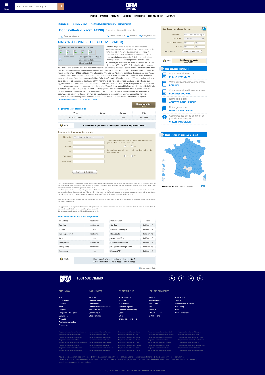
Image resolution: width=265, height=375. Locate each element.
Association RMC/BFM (184, 304)
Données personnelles (128, 310)
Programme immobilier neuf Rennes (129, 350)
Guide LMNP (94, 304)
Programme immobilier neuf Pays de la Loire (191, 345)
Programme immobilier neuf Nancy (99, 350)
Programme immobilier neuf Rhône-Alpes (190, 350)
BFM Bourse (180, 297)
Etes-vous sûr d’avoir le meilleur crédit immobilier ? (114, 260)
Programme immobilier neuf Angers (70, 334)
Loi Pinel (127, 16)
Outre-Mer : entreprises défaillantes (170, 357)
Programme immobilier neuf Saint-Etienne (161, 334)
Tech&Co (152, 310)
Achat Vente (64, 300)
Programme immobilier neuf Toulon (158, 340)
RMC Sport (153, 304)
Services (92, 297)
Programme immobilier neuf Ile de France (190, 337)
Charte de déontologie (128, 319)
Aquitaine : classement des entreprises (74, 357)
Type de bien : (177, 38)
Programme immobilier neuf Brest (69, 340)
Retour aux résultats (71, 36)
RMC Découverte (182, 313)
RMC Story (179, 307)
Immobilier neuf (95, 310)
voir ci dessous (116, 70)
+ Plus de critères (168, 52)
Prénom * (68, 147)
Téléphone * (67, 156)
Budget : (179, 46)
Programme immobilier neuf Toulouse (159, 342)
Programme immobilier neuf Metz (99, 345)
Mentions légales (126, 307)
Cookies (122, 313)
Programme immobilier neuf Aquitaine (159, 350)
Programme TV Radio (68, 313)
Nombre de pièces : (175, 42)
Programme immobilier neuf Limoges (100, 337)
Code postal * (67, 161)
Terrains (115, 16)
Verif (177, 310)
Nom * (70, 142)
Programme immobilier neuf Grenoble (70, 348)
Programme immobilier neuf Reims (129, 348)
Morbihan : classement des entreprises (74, 362)
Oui (128, 146)
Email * (69, 151)
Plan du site (64, 325)
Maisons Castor (68, 57)
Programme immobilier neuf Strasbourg (160, 337)
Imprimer (133, 36)
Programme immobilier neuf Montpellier (101, 348)
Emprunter (139, 16)
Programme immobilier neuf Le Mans (100, 332)
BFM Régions (154, 316)
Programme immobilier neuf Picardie (189, 348)
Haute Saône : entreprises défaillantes (138, 357)
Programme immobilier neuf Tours (158, 345)
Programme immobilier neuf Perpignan (130, 345)
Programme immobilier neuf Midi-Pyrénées (191, 340)
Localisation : (177, 34)
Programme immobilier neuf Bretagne (189, 332)
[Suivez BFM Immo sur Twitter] (192, 279)
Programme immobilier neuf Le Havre (70, 350)
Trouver (192, 51)
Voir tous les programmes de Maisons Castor (79, 99)
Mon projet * (67, 137)
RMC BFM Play (155, 313)
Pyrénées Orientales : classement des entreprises (148, 359)
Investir (104, 16)
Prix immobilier (155, 16)
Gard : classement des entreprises (106, 357)
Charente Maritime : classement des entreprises (78, 359)
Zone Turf (179, 300)
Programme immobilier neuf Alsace (158, 348)
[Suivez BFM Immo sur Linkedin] (201, 279)
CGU (121, 316)
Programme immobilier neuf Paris (128, 342)
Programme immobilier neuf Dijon (69, 345)
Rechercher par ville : (170, 187)
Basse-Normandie (126, 30)
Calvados (110, 30)
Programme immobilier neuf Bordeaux (70, 337)
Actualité (171, 16)
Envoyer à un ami (149, 36)
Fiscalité (62, 310)
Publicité (122, 300)
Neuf (61, 307)
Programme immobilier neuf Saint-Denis (160, 332)
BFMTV (152, 297)
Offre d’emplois (95, 316)
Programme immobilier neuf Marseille (100, 342)
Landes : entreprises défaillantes (113, 359)
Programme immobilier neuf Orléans (129, 340)
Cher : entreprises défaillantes (183, 359)
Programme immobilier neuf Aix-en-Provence (72, 332)
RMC (151, 307)
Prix (60, 297)
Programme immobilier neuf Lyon (99, 340)
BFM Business (155, 300)
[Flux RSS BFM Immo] (173, 279)
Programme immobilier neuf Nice (128, 334)
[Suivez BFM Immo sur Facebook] (182, 279)
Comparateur (94, 313)
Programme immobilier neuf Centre (188, 334)
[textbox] (36, 6)
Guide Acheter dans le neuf (100, 307)
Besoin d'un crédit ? (117, 36)
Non (135, 146)
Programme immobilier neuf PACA (188, 342)
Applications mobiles (67, 322)
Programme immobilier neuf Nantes (129, 332)
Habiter (93, 16)
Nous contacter (125, 297)
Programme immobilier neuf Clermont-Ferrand (73, 342)
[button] (61, 6)
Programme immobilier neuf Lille (98, 334)
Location (62, 304)
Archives (62, 319)
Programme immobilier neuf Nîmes (129, 337)
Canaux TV (63, 316)
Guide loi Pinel (95, 300)
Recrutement (124, 304)
